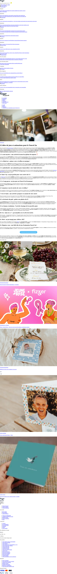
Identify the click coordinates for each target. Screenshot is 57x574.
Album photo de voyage (22, 58)
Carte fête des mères (3, 76)
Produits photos (3, 54)
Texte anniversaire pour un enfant (8, 561)
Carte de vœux (4, 550)
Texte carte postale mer (22, 16)
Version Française (5, 505)
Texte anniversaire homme (13, 26)
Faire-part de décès (3, 81)
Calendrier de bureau (9, 68)
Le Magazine (20, 59)
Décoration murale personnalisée (5, 63)
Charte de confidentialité (6, 515)
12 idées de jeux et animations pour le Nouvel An (11, 107)
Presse (3, 519)
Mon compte (4, 511)
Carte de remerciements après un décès (21, 81)
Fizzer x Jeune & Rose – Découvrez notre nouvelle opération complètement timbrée (14, 327)
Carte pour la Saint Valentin (7, 549)
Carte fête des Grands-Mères (19, 76)
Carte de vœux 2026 (3, 49)
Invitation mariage (10, 30)
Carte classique (5, 543)
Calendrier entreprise (9, 91)
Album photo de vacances (13, 58)
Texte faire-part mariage (4, 35)
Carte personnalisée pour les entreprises (9, 556)
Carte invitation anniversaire (20, 21)
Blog (2, 92)
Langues (1, 501)
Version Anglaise (5, 506)
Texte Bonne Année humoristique (23, 52)
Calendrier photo (3, 68)
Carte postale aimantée (13, 10)
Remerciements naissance (22, 40)
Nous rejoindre (4, 528)
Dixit (18, 221)
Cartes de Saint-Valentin (4, 77)
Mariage (2, 27)
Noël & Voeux (3, 45)
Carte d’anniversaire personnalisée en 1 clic (7, 21)
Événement (4, 106)
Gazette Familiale (4, 5)
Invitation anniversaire (6, 564)
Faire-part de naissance (4, 40)
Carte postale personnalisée (5, 10)
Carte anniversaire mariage (22, 31)
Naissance (2, 36)
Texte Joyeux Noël (3, 53)
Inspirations (6, 282)
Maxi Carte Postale (3, 11)
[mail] (3, 500)
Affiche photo (13, 63)
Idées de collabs (3, 91)
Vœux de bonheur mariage (13, 31)
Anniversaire (3, 17)
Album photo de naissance (13, 59)
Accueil (3, 104)
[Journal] (4, 96)
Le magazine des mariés (4, 31)
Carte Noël (18, 49)
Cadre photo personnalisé (4, 64)
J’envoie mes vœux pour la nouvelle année (28, 232)
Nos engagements (5, 524)
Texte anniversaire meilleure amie (23, 25)
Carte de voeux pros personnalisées (6, 87)
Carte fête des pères (10, 76)
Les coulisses (6, 325)
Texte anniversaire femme (4, 26)
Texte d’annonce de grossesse (5, 44)
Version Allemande (5, 507)
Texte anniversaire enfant (12, 25)
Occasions (2, 69)
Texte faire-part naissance (14, 44)
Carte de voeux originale (11, 49)
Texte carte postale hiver (20, 15)
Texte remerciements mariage (13, 35)
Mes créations (4, 512)
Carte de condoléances (11, 81)
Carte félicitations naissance (13, 40)
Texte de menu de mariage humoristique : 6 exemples (9, 284)
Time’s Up (3, 176)
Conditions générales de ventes (7, 516)
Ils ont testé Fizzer (5, 525)
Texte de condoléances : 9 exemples (6, 82)
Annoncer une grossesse (6, 562)
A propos (3, 523)
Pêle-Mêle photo (19, 63)
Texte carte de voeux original (12, 52)
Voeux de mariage (5, 560)
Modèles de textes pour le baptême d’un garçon (8, 369)
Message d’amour (5, 563)
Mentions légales (5, 517)
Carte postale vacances (21, 10)
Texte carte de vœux (3, 52)
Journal (3, 105)
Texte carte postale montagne (5, 16)
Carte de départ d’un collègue (7, 545)
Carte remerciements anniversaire (31, 21)
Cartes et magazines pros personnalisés (19, 87)
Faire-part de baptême (6, 553)
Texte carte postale (3, 15)
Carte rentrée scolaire (12, 77)
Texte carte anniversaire (4, 25)
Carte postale (3, 6)
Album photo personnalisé (4, 58)
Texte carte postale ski (14, 16)
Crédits (8, 4)
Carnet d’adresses (5, 513)
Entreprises (3, 83)
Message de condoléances (6, 565)
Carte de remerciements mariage (19, 30)
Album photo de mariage (4, 59)
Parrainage (4, 526)
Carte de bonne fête (5, 546)
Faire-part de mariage (3, 30)
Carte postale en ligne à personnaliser (8, 541)
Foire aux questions (5, 518)
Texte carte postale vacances (11, 15)
